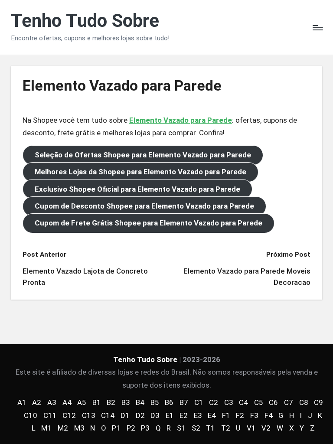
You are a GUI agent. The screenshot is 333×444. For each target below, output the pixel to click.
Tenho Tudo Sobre (85, 21)
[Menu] (317, 27)
